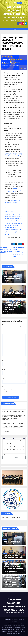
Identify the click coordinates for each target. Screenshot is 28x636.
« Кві (3, 462)
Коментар (5, 332)
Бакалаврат (16, 623)
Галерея (21, 623)
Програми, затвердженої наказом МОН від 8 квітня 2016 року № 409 (13, 190)
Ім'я (3, 360)
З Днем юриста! (6, 431)
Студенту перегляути (10, 633)
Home (5, 623)
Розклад (15, 631)
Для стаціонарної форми (7, 627)
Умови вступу (18, 633)
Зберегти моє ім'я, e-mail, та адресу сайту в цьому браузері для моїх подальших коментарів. (13, 391)
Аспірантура (10, 623)
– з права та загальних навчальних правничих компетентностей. (13, 209)
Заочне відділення (17, 627)
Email (4, 369)
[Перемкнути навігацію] (15, 29)
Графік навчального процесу (9, 625)
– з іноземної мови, (12, 205)
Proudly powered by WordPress (10, 619)
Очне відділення (18, 629)
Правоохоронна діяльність (7, 631)
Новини (5, 539)
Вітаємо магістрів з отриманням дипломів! (13, 293)
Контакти (23, 627)
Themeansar (13, 621)
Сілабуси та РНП (21, 631)
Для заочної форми (20, 625)
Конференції (4, 629)
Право (23, 629)
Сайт (3, 378)
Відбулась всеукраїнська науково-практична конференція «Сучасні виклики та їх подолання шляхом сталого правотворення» (13, 305)
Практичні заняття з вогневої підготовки (11, 277)
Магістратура (11, 629)
